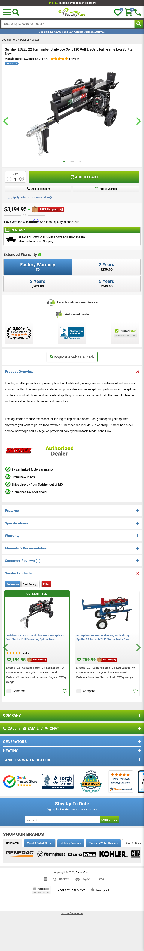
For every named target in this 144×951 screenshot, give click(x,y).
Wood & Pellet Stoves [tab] (39, 843)
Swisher (24, 39)
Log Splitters (9, 39)
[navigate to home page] (72, 12)
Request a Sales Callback (74, 357)
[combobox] (68, 24)
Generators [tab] (13, 842)
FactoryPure (82, 872)
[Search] (15, 12)
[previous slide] (6, 121)
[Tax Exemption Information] (51, 197)
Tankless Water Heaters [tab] (103, 843)
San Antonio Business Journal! (87, 31)
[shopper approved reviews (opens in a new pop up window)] (19, 333)
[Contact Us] (137, 12)
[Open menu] (7, 12)
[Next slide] (138, 647)
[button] (59, 59)
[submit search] (138, 24)
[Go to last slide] (6, 647)
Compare (19, 691)
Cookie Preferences (72, 913)
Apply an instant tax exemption (30, 197)
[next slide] (138, 121)
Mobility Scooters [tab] (70, 843)
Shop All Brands (134, 843)
